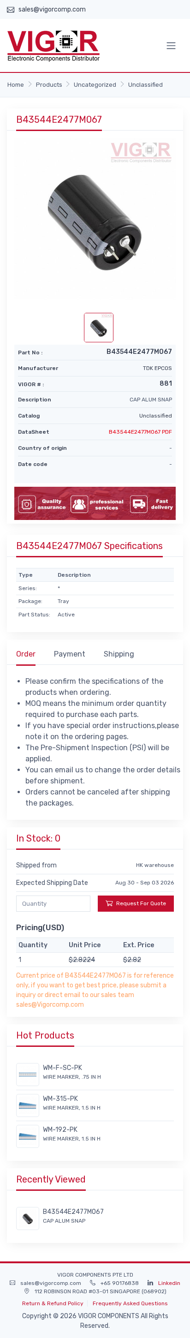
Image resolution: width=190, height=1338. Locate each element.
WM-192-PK (60, 1130)
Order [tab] (26, 654)
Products (49, 84)
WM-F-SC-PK (62, 1068)
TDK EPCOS (157, 368)
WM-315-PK (60, 1099)
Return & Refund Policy (52, 1303)
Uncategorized (95, 84)
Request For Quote (141, 903)
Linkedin (169, 1283)
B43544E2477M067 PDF (140, 432)
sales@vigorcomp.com (52, 9)
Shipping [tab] (119, 654)
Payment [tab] (69, 654)
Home (15, 84)
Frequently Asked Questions (130, 1303)
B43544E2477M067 (73, 1212)
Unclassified (145, 84)
